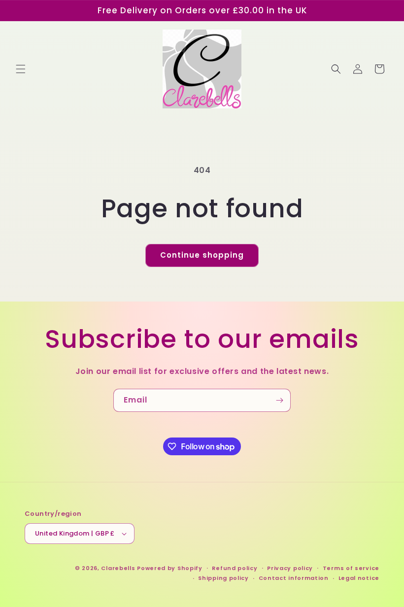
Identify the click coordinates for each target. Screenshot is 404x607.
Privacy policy (290, 568)
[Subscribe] (279, 400)
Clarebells (118, 568)
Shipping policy (223, 578)
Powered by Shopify (169, 568)
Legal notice (358, 578)
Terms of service (351, 568)
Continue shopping (202, 255)
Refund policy (234, 568)
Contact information (294, 578)
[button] (21, 69)
